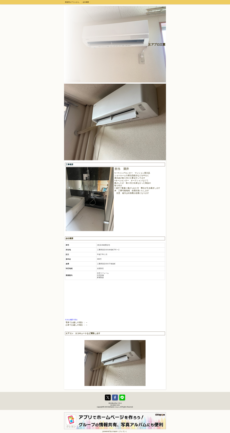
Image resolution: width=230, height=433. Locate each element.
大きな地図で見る (71, 320)
